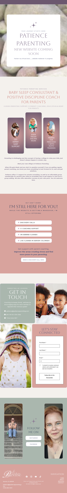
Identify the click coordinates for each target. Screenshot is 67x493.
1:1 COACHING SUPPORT (29, 228)
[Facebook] (26, 476)
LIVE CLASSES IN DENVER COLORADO (35, 241)
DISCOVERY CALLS (27, 222)
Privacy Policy (31, 481)
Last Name (42, 350)
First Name (42, 342)
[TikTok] (40, 476)
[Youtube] (36, 476)
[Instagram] (31, 476)
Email (41, 357)
